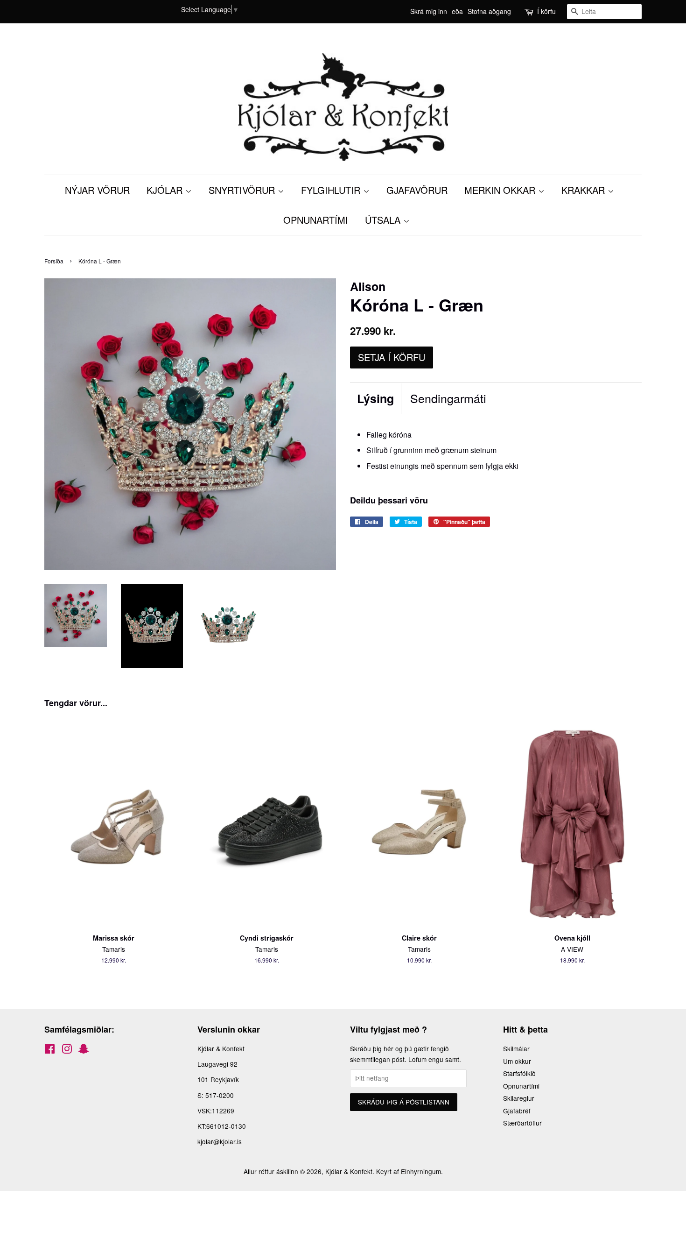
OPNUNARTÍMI (315, 220)
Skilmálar (516, 1048)
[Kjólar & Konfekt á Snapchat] (83, 1050)
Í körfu (546, 11)
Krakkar (584, 190)
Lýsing (375, 398)
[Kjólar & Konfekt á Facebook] (49, 1050)
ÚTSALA (384, 220)
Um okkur (517, 1061)
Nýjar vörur (97, 190)
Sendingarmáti (448, 398)
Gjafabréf (517, 1110)
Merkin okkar (501, 190)
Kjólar (166, 190)
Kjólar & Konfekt (348, 1171)
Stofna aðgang (489, 11)
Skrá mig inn (428, 11)
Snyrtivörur (243, 190)
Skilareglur (518, 1098)
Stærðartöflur (522, 1122)
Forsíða (53, 261)
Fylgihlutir (332, 190)
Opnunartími (521, 1085)
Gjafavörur (417, 190)
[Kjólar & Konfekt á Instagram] (67, 1050)
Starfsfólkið (519, 1073)
